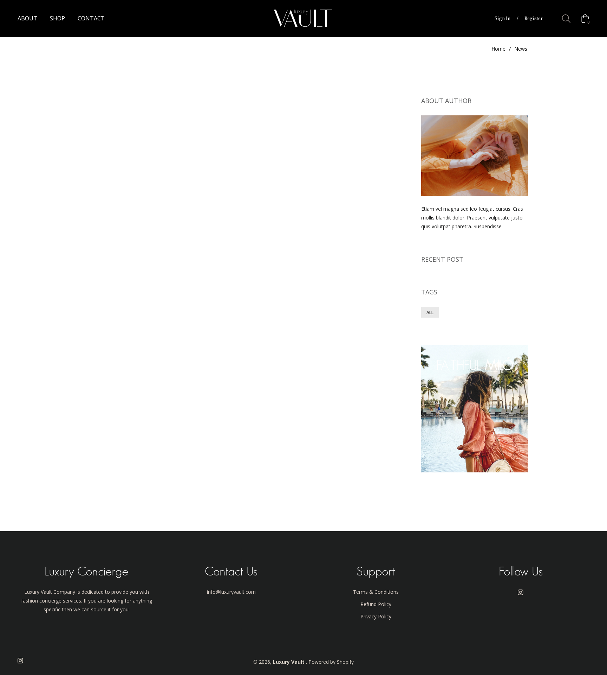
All (429, 313)
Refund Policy (375, 604)
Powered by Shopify (331, 661)
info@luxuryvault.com (231, 591)
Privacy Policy (375, 616)
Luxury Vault (289, 661)
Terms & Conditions (376, 591)
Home (498, 48)
